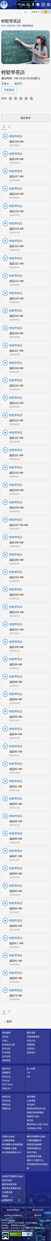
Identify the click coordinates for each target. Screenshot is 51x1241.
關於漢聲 (31, 1033)
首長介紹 (31, 1041)
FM (28, 1072)
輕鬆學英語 (28, 26)
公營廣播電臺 (8, 1140)
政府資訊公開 (8, 1044)
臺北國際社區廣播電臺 (12, 1144)
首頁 (3, 26)
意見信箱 (6, 1048)
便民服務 (31, 1096)
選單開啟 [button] (48, 4)
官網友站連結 (8, 1136)
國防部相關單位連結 (36, 1136)
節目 (19, 26)
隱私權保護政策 (13, 1210)
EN (19, 4)
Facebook (33, 4)
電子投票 (6, 1056)
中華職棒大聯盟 (9, 1148)
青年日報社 (32, 1152)
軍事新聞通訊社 (34, 1148)
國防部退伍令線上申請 (37, 1124)
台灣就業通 (7, 1200)
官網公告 (6, 1088)
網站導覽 (37, 1215)
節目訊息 (6, 1076)
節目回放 (6, 1100)
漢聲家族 (31, 1044)
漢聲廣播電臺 (4, 5)
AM (28, 1076)
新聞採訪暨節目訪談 (36, 1108)
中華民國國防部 (34, 1140)
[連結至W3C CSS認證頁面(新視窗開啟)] (27, 1234)
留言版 (30, 1120)
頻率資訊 (31, 1052)
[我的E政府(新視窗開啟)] (5, 1236)
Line (38, 4)
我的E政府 (7, 1180)
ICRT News (7, 1084)
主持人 (5, 1041)
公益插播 (31, 1100)
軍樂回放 (6, 1108)
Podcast (6, 1080)
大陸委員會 (7, 1192)
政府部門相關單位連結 (12, 1176)
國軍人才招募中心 (35, 1160)
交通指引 (31, 1048)
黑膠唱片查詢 (33, 1116)
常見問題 (6, 1052)
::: (25, 11)
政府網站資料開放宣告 (13, 1215)
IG (43, 4)
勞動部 (5, 1196)
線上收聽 (23, 4)
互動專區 (9, 89)
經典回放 (28, 4)
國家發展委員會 (9, 1184)
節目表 (5, 1037)
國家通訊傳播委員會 (11, 1188)
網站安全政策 (37, 1210)
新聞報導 (6, 1072)
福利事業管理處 (34, 1156)
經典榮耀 (6, 1033)
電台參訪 (31, 1104)
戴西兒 (18, 83)
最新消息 (6, 1069)
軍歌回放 (6, 1104)
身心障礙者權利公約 (11, 1152)
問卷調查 (6, 1060)
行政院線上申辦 (34, 1128)
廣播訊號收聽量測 (35, 1112)
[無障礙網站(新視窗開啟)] (15, 1234)
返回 (9, 1021)
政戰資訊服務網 (34, 1144)
